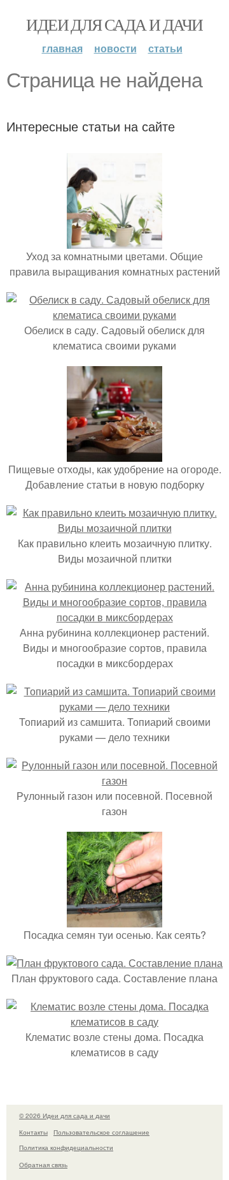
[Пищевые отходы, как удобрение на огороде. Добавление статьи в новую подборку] (114, 453)
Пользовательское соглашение (101, 1132)
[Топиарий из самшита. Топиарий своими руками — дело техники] (114, 706)
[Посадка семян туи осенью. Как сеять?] (114, 919)
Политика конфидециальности (66, 1147)
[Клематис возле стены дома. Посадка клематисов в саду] (114, 1021)
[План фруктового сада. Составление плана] (114, 962)
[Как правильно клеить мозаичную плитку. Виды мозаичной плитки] (114, 527)
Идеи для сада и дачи (114, 24)
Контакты (33, 1132)
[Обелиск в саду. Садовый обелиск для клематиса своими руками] (114, 314)
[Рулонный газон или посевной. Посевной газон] (114, 780)
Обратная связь (43, 1164)
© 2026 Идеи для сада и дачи (64, 1115)
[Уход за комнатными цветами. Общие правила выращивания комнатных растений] (114, 240)
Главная (62, 48)
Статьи (165, 48)
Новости (115, 48)
